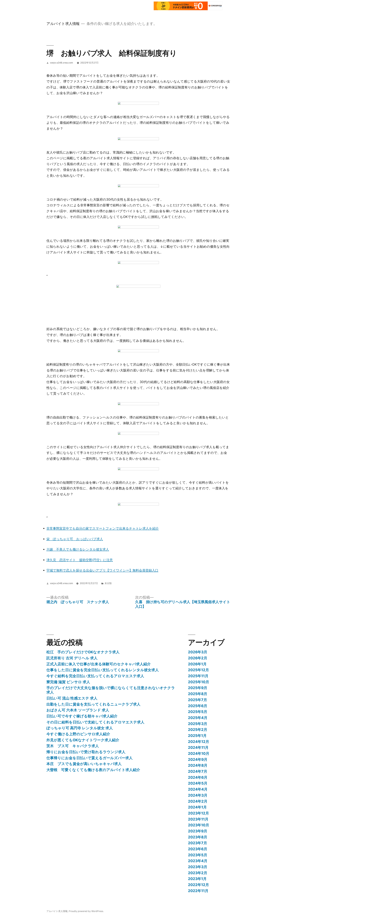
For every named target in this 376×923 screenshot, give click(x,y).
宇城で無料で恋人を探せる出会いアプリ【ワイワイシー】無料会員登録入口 (102, 570)
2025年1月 (197, 735)
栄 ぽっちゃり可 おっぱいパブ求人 (74, 539)
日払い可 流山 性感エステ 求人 (71, 698)
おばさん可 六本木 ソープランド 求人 (77, 710)
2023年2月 (197, 873)
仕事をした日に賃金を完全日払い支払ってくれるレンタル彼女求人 (102, 670)
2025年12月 (198, 670)
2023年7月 (197, 843)
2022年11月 (198, 891)
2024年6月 (197, 777)
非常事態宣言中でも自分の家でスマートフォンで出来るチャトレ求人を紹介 (102, 528)
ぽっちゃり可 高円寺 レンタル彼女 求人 (79, 728)
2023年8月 (197, 837)
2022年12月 (198, 885)
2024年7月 (197, 771)
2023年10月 (198, 825)
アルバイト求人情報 (63, 23)
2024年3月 (197, 795)
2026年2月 (197, 658)
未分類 (108, 583)
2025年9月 (197, 688)
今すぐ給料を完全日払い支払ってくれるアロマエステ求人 (95, 676)
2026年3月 (197, 652)
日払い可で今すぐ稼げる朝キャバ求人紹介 (82, 716)
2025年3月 (197, 724)
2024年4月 (198, 789)
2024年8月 (197, 765)
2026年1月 (197, 664)
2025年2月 (197, 729)
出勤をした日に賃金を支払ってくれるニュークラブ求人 (93, 704)
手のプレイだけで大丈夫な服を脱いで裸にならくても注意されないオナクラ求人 (110, 690)
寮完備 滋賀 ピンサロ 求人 (68, 682)
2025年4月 (197, 717)
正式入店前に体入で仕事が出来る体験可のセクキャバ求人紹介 (98, 664)
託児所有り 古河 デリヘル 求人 (72, 658)
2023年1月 (197, 879)
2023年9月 (197, 831)
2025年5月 (197, 711)
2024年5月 (197, 783)
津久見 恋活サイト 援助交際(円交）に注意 (79, 560)
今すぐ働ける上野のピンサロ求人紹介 (78, 734)
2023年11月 (198, 819)
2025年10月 (198, 682)
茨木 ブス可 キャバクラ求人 (72, 746)
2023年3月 (197, 867)
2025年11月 (198, 676)
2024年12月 (198, 741)
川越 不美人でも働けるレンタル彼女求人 (77, 549)
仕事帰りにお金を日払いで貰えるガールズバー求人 (89, 758)
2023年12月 (198, 813)
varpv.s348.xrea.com (61, 62)
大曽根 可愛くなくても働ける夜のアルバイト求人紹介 (93, 770)
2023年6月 (197, 849)
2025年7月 (197, 700)
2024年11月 (198, 747)
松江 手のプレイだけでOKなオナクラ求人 (83, 652)
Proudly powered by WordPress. (86, 911)
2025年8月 (197, 694)
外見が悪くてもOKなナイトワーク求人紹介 (82, 740)
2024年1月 (197, 807)
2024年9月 (197, 759)
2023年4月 (197, 861)
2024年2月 (197, 801)
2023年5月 (197, 855)
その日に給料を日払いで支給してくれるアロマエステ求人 (95, 722)
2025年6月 (197, 706)
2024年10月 (198, 753)
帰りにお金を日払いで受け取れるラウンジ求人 (85, 752)
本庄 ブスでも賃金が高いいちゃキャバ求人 (84, 764)
